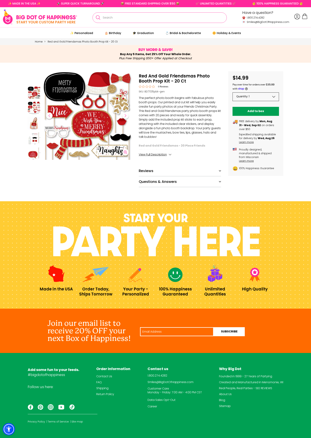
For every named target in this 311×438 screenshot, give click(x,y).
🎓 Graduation (143, 33)
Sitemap (225, 406)
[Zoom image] (125, 152)
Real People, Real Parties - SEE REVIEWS (245, 388)
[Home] (40, 16)
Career (152, 406)
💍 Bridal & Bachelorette (183, 33)
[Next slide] (125, 115)
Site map (77, 421)
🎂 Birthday (113, 33)
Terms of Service (58, 421)
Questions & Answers (158, 181)
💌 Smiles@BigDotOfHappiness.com (265, 22)
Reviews (146, 170)
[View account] (297, 16)
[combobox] (160, 17)
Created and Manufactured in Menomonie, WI (251, 382)
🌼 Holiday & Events (226, 33)
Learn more (246, 142)
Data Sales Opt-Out (161, 400)
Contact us (158, 369)
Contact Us (104, 376)
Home (39, 41)
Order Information (113, 369)
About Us (225, 394)
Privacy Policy (36, 421)
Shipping (102, 388)
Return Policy (105, 394)
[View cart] (304, 18)
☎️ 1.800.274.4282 (253, 17)
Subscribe (229, 331)
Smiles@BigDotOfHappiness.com (170, 382)
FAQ (99, 382)
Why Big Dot (230, 369)
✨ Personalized (81, 33)
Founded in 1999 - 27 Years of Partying (245, 376)
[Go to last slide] (49, 115)
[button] (34, 93)
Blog (222, 400)
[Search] (98, 17)
